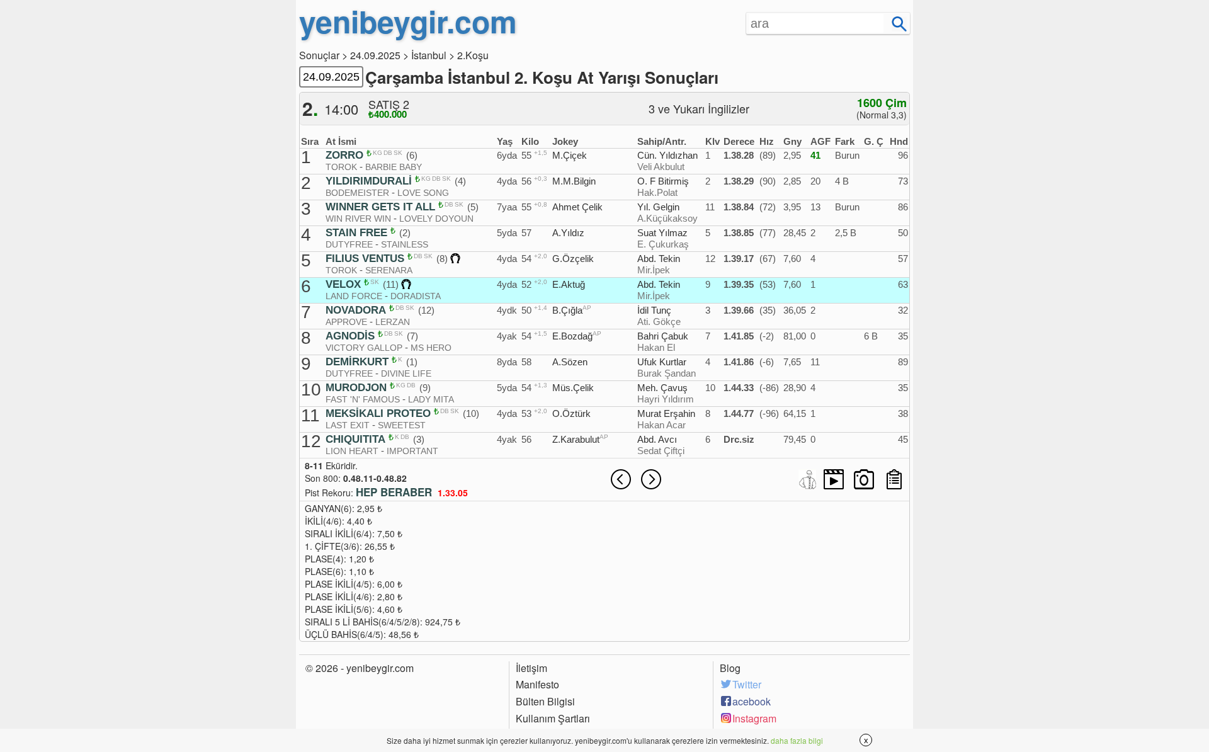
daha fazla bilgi (797, 740)
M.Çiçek (569, 155)
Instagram (754, 719)
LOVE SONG (423, 193)
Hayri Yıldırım (665, 399)
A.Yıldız (568, 232)
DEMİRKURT (357, 362)
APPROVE (346, 322)
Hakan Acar (661, 424)
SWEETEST (402, 425)
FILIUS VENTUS (365, 259)
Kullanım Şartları (553, 719)
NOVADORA (356, 310)
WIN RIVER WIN (358, 219)
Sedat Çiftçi (660, 450)
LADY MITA (431, 399)
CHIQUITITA (355, 439)
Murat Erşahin (666, 413)
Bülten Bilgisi (545, 702)
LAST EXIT (348, 425)
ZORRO (344, 155)
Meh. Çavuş (662, 387)
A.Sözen (569, 361)
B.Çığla (567, 310)
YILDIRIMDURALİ (369, 181)
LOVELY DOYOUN (436, 219)
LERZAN (392, 322)
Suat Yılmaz (662, 232)
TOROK (341, 167)
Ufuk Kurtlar (661, 361)
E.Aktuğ (568, 284)
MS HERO (431, 348)
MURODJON (356, 388)
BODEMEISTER (357, 193)
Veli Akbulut (660, 166)
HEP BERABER (394, 491)
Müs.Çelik (573, 387)
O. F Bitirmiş (663, 181)
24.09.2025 (375, 55)
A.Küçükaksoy (667, 218)
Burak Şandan (666, 373)
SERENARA (388, 270)
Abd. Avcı (657, 439)
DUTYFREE (349, 244)
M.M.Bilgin (574, 181)
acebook (751, 702)
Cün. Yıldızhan (667, 155)
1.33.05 (453, 492)
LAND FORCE (354, 296)
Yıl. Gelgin (658, 207)
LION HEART (352, 451)
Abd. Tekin (658, 258)
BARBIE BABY (393, 167)
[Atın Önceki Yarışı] (621, 479)
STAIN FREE (356, 233)
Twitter (746, 685)
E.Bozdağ (572, 336)
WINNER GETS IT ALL (380, 207)
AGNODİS (350, 336)
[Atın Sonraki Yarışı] (651, 479)
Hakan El (656, 347)
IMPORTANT (412, 451)
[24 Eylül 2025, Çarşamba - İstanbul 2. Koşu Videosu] (834, 479)
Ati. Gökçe (659, 321)
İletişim (531, 668)
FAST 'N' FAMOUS (363, 399)
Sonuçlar (319, 55)
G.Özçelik (573, 258)
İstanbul (428, 55)
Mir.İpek (653, 270)
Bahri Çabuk (662, 336)
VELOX (343, 284)
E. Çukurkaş (663, 244)
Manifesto (537, 685)
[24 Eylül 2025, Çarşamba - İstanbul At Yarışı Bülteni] (894, 479)
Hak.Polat (657, 192)
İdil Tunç (654, 310)
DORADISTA (415, 296)
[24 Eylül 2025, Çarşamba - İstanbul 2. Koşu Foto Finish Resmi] (864, 479)
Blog (730, 668)
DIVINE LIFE (406, 373)
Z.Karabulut (575, 439)
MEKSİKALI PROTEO (378, 413)
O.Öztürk (571, 413)
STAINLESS (404, 244)
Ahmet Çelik (577, 207)
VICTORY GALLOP (364, 348)
